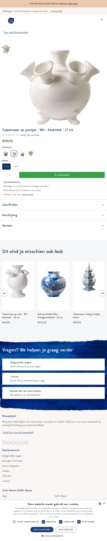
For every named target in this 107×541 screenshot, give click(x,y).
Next (102, 293)
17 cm (6, 166)
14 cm (16, 166)
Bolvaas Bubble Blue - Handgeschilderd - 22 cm (14, 316)
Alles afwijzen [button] (66, 529)
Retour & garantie (10, 466)
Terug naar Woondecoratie (15, 32)
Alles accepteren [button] (42, 529)
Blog (4, 496)
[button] (53, 536)
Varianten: (7, 147)
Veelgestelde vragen (12, 456)
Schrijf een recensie (29, 135)
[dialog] (53, 520)
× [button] (104, 504)
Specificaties (10, 204)
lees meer (73, 4)
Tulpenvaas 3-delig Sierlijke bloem (51, 316)
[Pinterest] (21, 442)
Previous (4, 293)
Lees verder (53, 516)
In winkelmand (62, 175)
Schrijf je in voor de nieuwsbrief (18, 432)
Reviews (7, 225)
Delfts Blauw (61, 496)
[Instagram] (26, 442)
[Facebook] (4, 442)
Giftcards (6, 476)
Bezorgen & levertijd (12, 461)
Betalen (5, 471)
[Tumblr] (17, 442)
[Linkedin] (12, 442)
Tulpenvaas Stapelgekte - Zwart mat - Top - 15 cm (86, 316)
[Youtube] (8, 442)
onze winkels (27, 194)
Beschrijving (9, 215)
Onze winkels (57, 11)
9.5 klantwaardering (11, 182)
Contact (6, 481)
